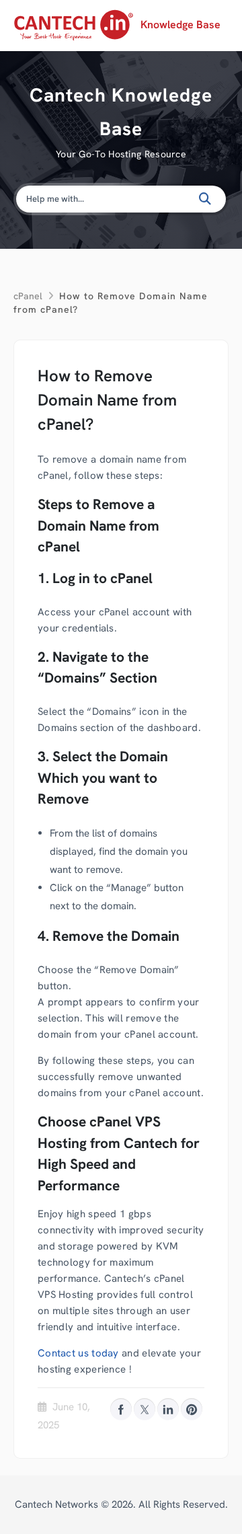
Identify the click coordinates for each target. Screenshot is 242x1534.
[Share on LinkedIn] (168, 1409)
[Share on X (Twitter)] (144, 1409)
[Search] (206, 199)
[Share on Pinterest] (191, 1409)
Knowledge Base (180, 24)
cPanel (27, 296)
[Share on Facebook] (121, 1409)
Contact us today (78, 1353)
